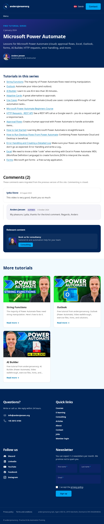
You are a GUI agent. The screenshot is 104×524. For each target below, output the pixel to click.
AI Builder (11, 90)
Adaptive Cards (14, 95)
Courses (59, 408)
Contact (93, 6)
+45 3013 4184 (14, 420)
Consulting (61, 417)
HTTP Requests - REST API (19, 113)
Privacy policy (8, 512)
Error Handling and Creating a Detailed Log (28, 143)
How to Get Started (16, 130)
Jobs (58, 434)
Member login (62, 438)
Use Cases (11, 100)
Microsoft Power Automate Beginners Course (29, 108)
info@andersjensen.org (19, 415)
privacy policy (77, 487)
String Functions (14, 81)
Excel (9, 151)
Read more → (13, 322)
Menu (6, 16)
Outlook (10, 86)
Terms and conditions (24, 512)
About (59, 425)
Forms (9, 159)
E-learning (60, 412)
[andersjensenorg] (16, 6)
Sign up (63, 493)
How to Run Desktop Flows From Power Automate (32, 134)
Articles (59, 421)
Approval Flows (14, 121)
